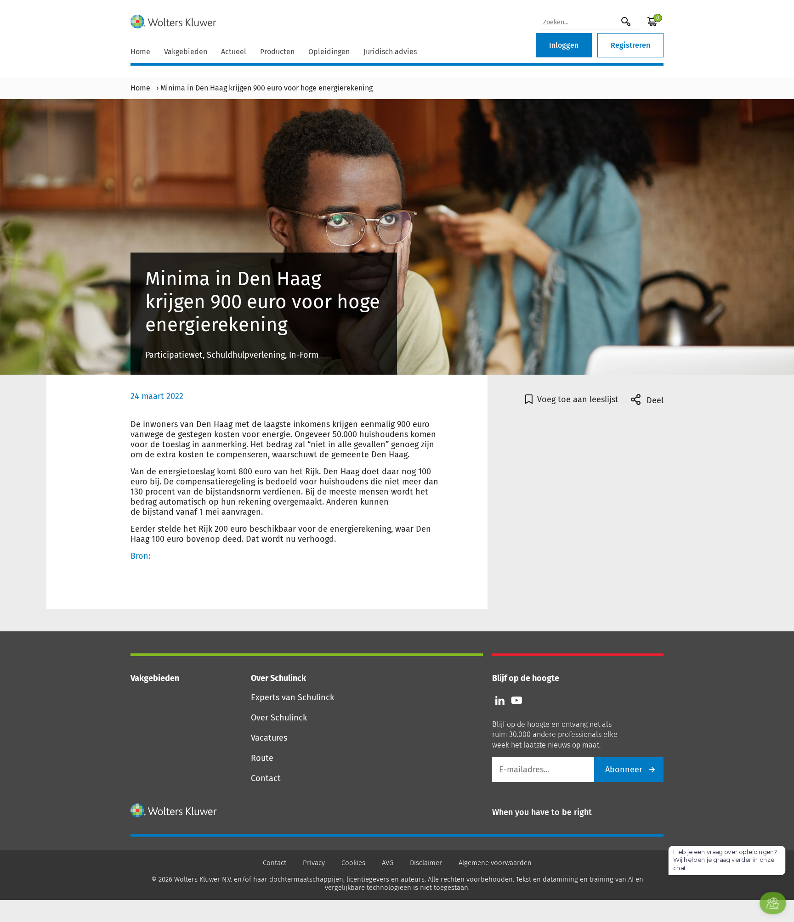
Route (262, 758)
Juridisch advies (390, 51)
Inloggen (563, 45)
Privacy (314, 863)
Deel (654, 400)
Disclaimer (426, 863)
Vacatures (269, 738)
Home (140, 51)
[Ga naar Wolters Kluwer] (173, 810)
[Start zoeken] (626, 21)
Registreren (630, 45)
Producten (277, 51)
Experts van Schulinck (292, 697)
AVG (387, 863)
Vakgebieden (185, 51)
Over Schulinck (279, 718)
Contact (266, 778)
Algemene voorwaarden (495, 863)
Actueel (233, 51)
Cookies (353, 863)
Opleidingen (329, 51)
